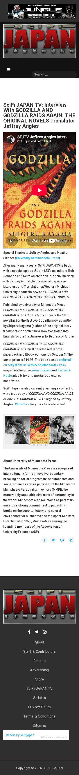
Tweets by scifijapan (19, 735)
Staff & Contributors (39, 651)
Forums (39, 661)
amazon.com (41, 370)
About (39, 642)
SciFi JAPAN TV (40, 688)
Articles (39, 698)
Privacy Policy (39, 707)
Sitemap (39, 725)
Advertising (39, 670)
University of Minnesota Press (37, 258)
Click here (22, 404)
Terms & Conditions (39, 716)
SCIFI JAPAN (53, 768)
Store (39, 679)
